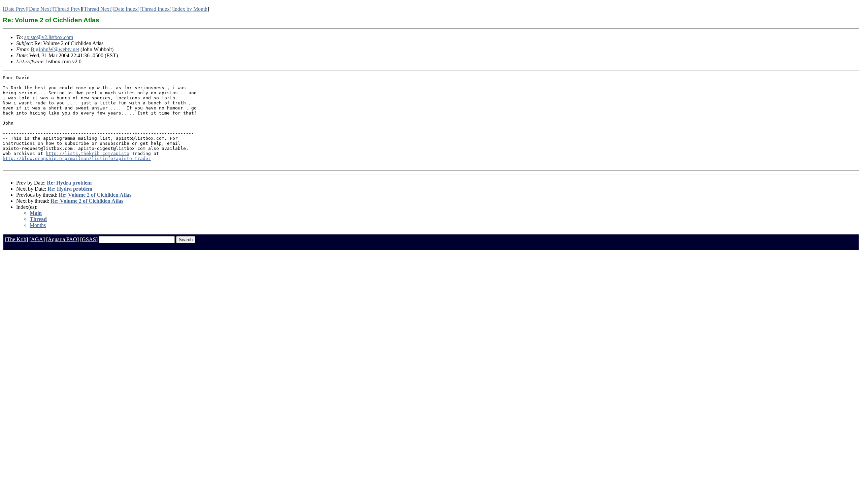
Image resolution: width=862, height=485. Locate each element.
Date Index (126, 9)
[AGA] (37, 239)
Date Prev (15, 9)
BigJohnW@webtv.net (55, 49)
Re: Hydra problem (69, 183)
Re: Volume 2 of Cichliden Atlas (95, 195)
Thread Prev (67, 9)
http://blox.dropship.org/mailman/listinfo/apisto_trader (77, 158)
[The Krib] (16, 239)
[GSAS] (89, 239)
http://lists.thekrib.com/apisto (87, 153)
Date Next (40, 9)
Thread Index (155, 9)
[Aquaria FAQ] (62, 239)
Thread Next (97, 9)
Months (38, 225)
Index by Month (190, 9)
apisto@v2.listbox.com (48, 37)
